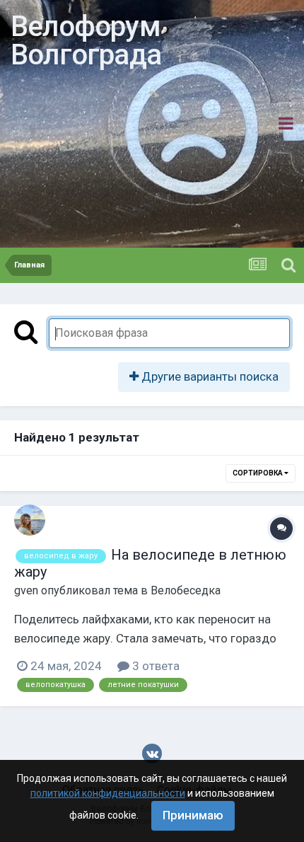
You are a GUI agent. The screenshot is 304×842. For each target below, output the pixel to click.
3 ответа (154, 666)
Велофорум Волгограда (86, 40)
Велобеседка (186, 590)
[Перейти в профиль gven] (29, 520)
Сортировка (258, 473)
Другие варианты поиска (209, 376)
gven (26, 590)
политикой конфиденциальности (107, 793)
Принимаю (193, 815)
